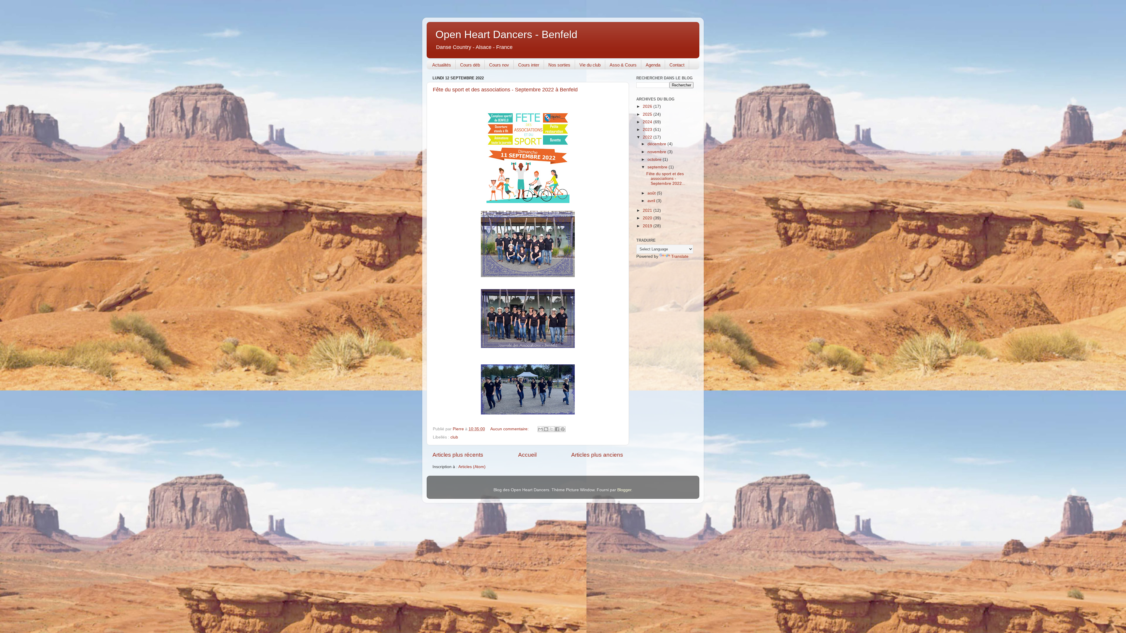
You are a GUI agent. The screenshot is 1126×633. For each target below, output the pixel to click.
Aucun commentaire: (510, 429)
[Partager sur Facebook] (557, 429)
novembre (657, 152)
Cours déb (470, 64)
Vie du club (590, 64)
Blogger (624, 490)
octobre (655, 159)
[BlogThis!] (546, 429)
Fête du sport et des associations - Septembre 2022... (665, 178)
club (454, 437)
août (652, 193)
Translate (680, 256)
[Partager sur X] (551, 429)
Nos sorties (559, 64)
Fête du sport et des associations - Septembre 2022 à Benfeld (505, 90)
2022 (648, 137)
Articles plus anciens (597, 455)
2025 (648, 114)
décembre (657, 144)
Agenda (653, 64)
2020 (648, 218)
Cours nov (499, 64)
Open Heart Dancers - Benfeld (506, 34)
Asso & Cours (623, 64)
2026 (648, 106)
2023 (648, 129)
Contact (676, 64)
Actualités (441, 64)
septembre (658, 167)
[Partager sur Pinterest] (563, 429)
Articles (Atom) (472, 467)
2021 (648, 210)
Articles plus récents (458, 455)
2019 (648, 226)
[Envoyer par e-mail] (540, 429)
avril (651, 201)
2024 (648, 122)
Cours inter (528, 64)
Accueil (527, 455)
